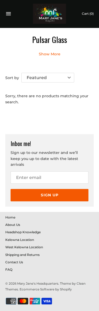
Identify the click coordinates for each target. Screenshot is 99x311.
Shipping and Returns (22, 255)
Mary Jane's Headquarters (37, 283)
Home (10, 217)
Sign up (50, 195)
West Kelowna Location (24, 247)
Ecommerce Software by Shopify (46, 289)
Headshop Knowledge (23, 232)
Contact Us (14, 262)
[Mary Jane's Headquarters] (49, 14)
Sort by (12, 77)
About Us (12, 225)
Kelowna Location (19, 240)
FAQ (8, 269)
